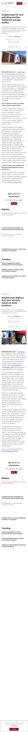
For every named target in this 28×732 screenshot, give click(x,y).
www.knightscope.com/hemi (10, 451)
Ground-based (5, 11)
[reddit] (16, 47)
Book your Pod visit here (14, 182)
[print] (25, 47)
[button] (3, 3)
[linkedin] (11, 47)
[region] (14, 726)
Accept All (14, 729)
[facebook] (9, 47)
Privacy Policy (14, 725)
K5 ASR (20, 369)
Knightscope (17, 36)
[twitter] (14, 47)
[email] (19, 47)
